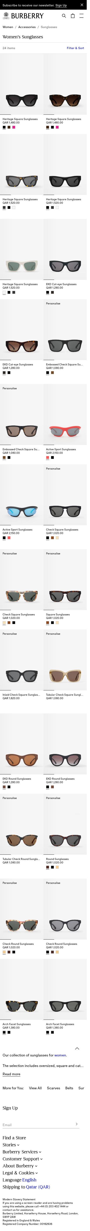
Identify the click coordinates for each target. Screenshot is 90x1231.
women (60, 1027)
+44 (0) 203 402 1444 (52, 1206)
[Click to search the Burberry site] (64, 15)
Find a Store (14, 1137)
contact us (9, 1210)
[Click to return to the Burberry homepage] (27, 15)
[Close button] (82, 5)
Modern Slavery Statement (19, 1199)
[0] (72, 15)
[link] (8, 27)
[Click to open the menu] (81, 15)
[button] (61, 5)
